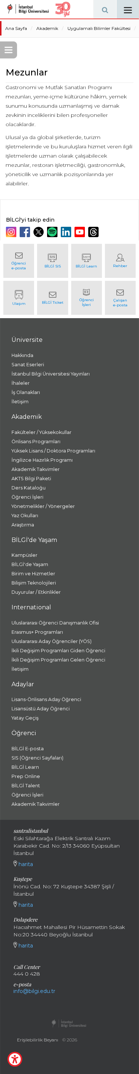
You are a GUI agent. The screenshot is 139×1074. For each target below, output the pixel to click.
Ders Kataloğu (28, 488)
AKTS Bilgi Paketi (31, 478)
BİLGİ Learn (25, 767)
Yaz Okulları (24, 515)
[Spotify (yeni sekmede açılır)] (53, 232)
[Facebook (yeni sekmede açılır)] (26, 232)
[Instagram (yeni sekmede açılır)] (12, 232)
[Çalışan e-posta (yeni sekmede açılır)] (120, 298)
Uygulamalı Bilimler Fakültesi (98, 28)
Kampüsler (24, 555)
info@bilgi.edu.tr (34, 991)
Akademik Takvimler (35, 469)
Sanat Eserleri (27, 364)
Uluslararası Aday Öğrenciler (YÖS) (51, 641)
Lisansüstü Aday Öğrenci (40, 708)
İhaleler (20, 383)
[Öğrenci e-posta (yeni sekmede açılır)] (18, 261)
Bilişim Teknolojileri (33, 583)
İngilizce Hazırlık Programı (42, 460)
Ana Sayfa (16, 28)
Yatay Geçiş (25, 718)
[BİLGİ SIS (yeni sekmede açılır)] (52, 261)
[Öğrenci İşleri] (86, 298)
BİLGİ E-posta (27, 748)
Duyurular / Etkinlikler (36, 592)
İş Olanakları (25, 392)
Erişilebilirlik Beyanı (37, 1040)
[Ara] (105, 9)
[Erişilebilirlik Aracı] (14, 1059)
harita (25, 864)
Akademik (47, 28)
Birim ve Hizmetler (33, 573)
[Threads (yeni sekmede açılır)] (94, 232)
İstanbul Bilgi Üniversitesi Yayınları (50, 374)
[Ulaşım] (18, 298)
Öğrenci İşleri (27, 497)
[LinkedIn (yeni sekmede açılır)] (67, 232)
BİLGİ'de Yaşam (29, 564)
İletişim (20, 401)
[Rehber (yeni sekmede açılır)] (120, 261)
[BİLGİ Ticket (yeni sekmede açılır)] (52, 298)
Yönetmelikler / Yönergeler (43, 506)
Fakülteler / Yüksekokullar (41, 432)
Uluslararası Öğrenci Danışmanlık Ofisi (55, 623)
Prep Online (25, 776)
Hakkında (22, 355)
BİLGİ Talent (25, 785)
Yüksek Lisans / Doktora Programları (53, 451)
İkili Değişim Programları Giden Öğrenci (58, 650)
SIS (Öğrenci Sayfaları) (37, 758)
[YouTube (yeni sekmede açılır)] (81, 232)
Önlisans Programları (35, 441)
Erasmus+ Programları (37, 632)
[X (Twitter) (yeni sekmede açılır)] (39, 232)
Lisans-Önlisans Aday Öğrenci (46, 699)
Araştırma (22, 525)
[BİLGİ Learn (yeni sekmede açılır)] (86, 261)
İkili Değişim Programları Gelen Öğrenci (58, 660)
